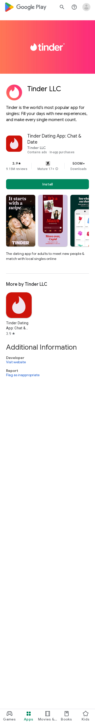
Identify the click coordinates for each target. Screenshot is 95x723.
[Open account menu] (86, 7)
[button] (56, 169)
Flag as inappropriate (23, 375)
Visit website (16, 362)
